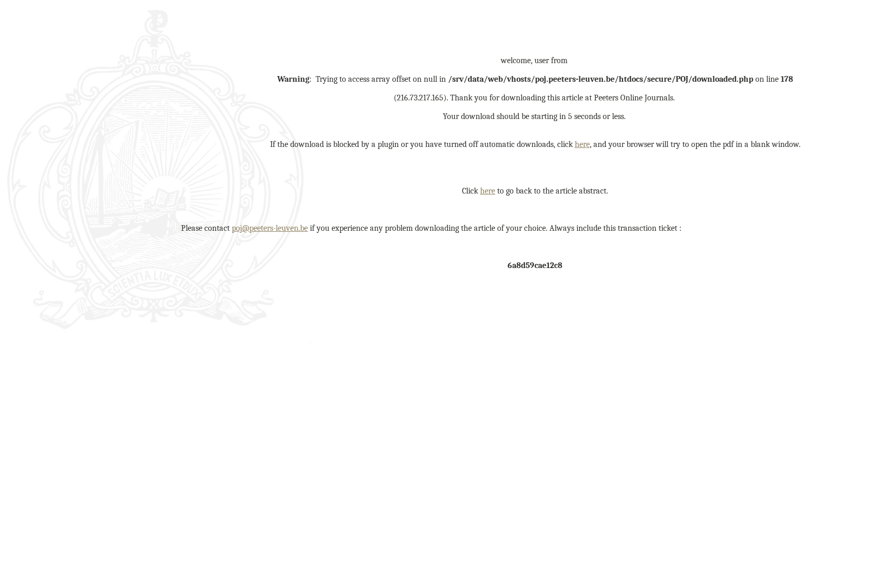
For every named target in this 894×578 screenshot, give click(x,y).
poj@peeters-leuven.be (270, 228)
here (582, 144)
